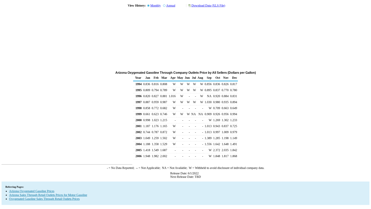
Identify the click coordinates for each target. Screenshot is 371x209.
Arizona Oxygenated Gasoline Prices (31, 191)
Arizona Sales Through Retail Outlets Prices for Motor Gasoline (48, 195)
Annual (170, 5)
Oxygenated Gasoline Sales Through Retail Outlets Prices (44, 198)
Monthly (155, 5)
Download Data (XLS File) (208, 5)
